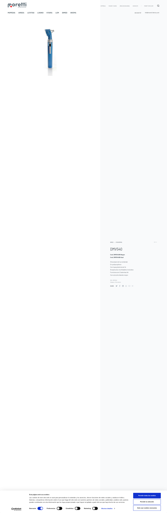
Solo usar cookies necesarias (147, 508)
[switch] (59, 508)
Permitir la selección (147, 502)
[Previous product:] (155, 243)
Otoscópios (119, 242)
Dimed (111, 242)
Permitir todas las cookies (147, 495)
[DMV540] (116, 286)
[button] (152, 12)
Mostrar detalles (106, 508)
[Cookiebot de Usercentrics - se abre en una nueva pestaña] (16, 509)
